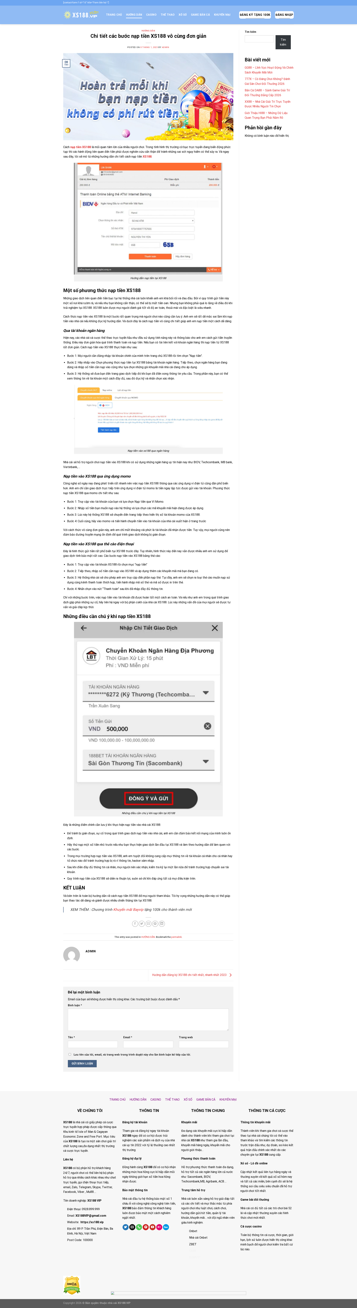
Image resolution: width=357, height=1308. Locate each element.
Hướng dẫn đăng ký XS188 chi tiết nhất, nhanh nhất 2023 (189, 975)
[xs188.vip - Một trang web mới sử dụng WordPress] (81, 15)
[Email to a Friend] (148, 924)
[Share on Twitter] (142, 924)
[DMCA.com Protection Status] (71, 1285)
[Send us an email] (132, 1227)
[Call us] (139, 1227)
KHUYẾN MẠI (222, 14)
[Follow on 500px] (166, 1227)
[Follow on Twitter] (126, 1227)
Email (127, 1037)
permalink (176, 937)
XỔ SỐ (183, 14)
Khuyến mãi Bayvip (128, 909)
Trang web (186, 1037)
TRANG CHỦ (114, 14)
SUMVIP (194, 1257)
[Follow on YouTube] (152, 1227)
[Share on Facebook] (135, 924)
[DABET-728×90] (178, 1299)
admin (165, 47)
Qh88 (192, 1251)
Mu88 (90, 1192)
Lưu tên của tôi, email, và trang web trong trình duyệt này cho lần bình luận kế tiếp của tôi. (132, 1054)
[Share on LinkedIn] (162, 924)
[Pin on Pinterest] (155, 924)
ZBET (193, 1244)
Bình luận (75, 1005)
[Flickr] (159, 1227)
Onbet (193, 1231)
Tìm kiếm (250, 31)
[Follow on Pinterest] (146, 1227)
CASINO (151, 14)
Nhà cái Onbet (198, 1237)
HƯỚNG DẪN (134, 14)
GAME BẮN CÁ (200, 14)
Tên (71, 1037)
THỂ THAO (168, 14)
